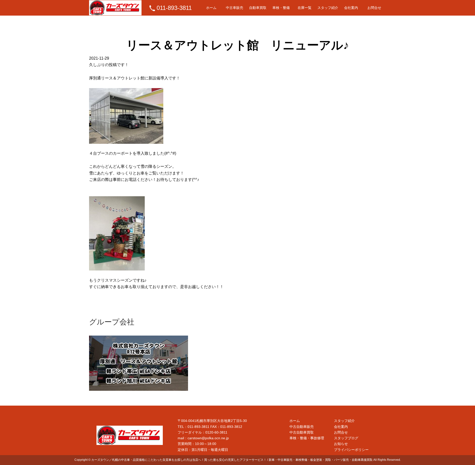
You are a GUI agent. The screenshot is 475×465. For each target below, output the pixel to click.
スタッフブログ (346, 438)
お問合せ (374, 8)
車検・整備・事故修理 (306, 438)
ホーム (211, 8)
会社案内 (351, 8)
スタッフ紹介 (327, 8)
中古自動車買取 (301, 432)
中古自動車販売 (301, 427)
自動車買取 (257, 8)
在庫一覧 (304, 8)
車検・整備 (281, 8)
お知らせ (341, 444)
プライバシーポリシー (351, 450)
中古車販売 (234, 8)
